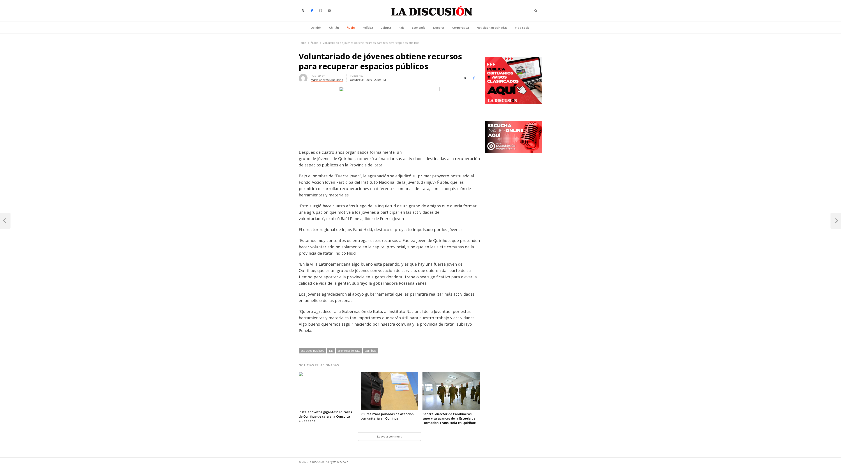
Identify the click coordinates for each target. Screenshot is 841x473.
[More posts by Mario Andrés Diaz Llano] (303, 76)
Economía (419, 28)
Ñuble (350, 28)
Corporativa (460, 28)
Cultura (386, 28)
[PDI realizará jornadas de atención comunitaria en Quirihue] (389, 374)
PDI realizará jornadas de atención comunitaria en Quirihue (387, 416)
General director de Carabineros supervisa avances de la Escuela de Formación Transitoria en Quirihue (449, 418)
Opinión (316, 28)
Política (367, 28)
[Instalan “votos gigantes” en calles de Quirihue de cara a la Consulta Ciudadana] (327, 374)
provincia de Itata (348, 351)
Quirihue (370, 351)
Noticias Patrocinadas (492, 28)
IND (331, 351)
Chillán (334, 28)
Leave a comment (389, 436)
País (401, 28)
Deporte (439, 28)
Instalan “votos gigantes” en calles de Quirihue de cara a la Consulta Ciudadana (325, 416)
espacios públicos (312, 351)
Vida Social (522, 28)
